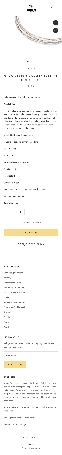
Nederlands (29, 438)
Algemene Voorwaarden (14, 302)
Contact (7, 322)
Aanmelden (15, 365)
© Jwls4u (31, 444)
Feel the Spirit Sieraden (14, 287)
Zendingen (8, 317)
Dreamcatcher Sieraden (14, 292)
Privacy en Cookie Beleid (15, 307)
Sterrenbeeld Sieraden (13, 282)
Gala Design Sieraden (13, 272)
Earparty (7, 277)
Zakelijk (7, 326)
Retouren (7, 312)
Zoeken (7, 297)
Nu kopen (31, 232)
